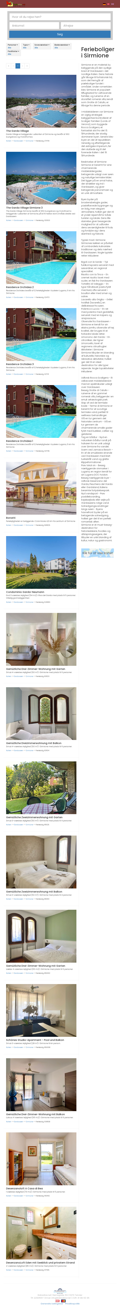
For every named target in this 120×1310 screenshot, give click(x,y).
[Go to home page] (15, 3)
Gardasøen (18, 141)
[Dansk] (108, 3)
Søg (60, 34)
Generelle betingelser (52, 1303)
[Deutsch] (104, 3)
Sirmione (29, 141)
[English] (112, 3)
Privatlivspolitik (72, 1303)
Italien (8, 141)
